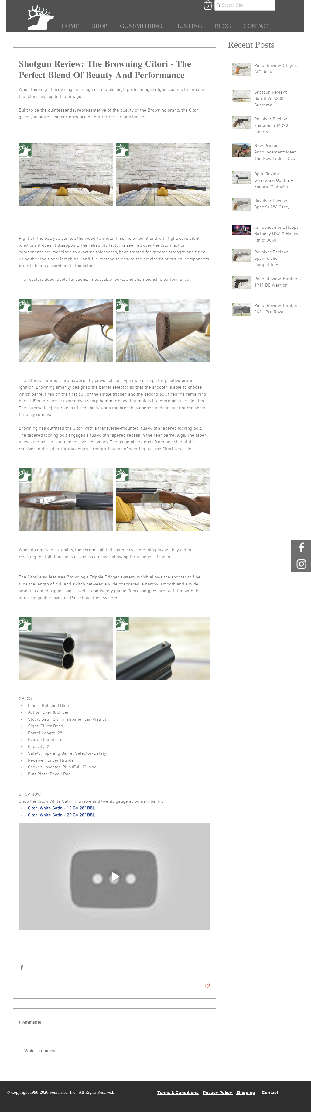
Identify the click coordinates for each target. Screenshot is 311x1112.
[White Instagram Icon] (301, 564)
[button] (208, 5)
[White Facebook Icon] (301, 547)
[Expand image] (66, 174)
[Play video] (114, 876)
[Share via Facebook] (22, 967)
